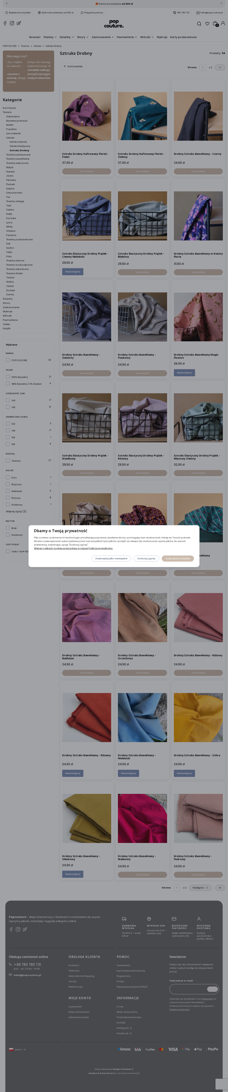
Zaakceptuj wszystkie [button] (177, 558)
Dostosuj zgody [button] (146, 558)
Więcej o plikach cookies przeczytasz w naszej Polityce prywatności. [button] (73, 548)
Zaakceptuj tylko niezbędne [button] (111, 558)
